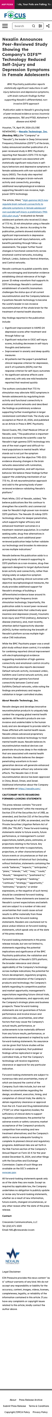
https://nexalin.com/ (29, 788)
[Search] (33, 26)
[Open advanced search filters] (40, 26)
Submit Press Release (14, 1406)
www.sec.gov (9, 1172)
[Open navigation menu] (5, 26)
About (13, 1399)
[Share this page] (48, 26)
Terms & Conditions (39, 1406)
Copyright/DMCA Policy (17, 1412)
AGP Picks (7, 4)
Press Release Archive (30, 1399)
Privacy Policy (40, 1412)
